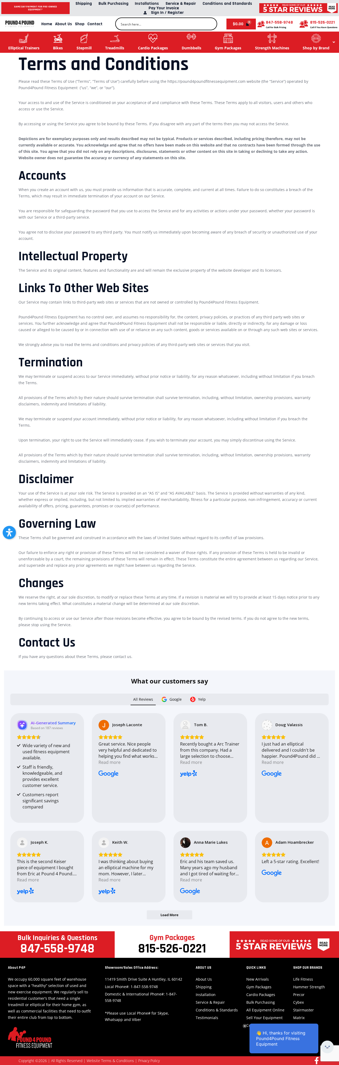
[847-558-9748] (261, 24)
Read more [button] (110, 762)
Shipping (83, 3)
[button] (9, 532)
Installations (147, 3)
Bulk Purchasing (113, 3)
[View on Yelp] (185, 725)
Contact (94, 24)
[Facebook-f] (316, 1060)
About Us (63, 24)
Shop (79, 24)
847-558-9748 (279, 22)
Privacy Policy (149, 1060)
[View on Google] (104, 725)
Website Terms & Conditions (110, 1060)
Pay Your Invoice (164, 8)
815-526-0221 (322, 22)
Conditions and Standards (227, 3)
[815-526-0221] (304, 24)
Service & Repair (181, 3)
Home (46, 24)
